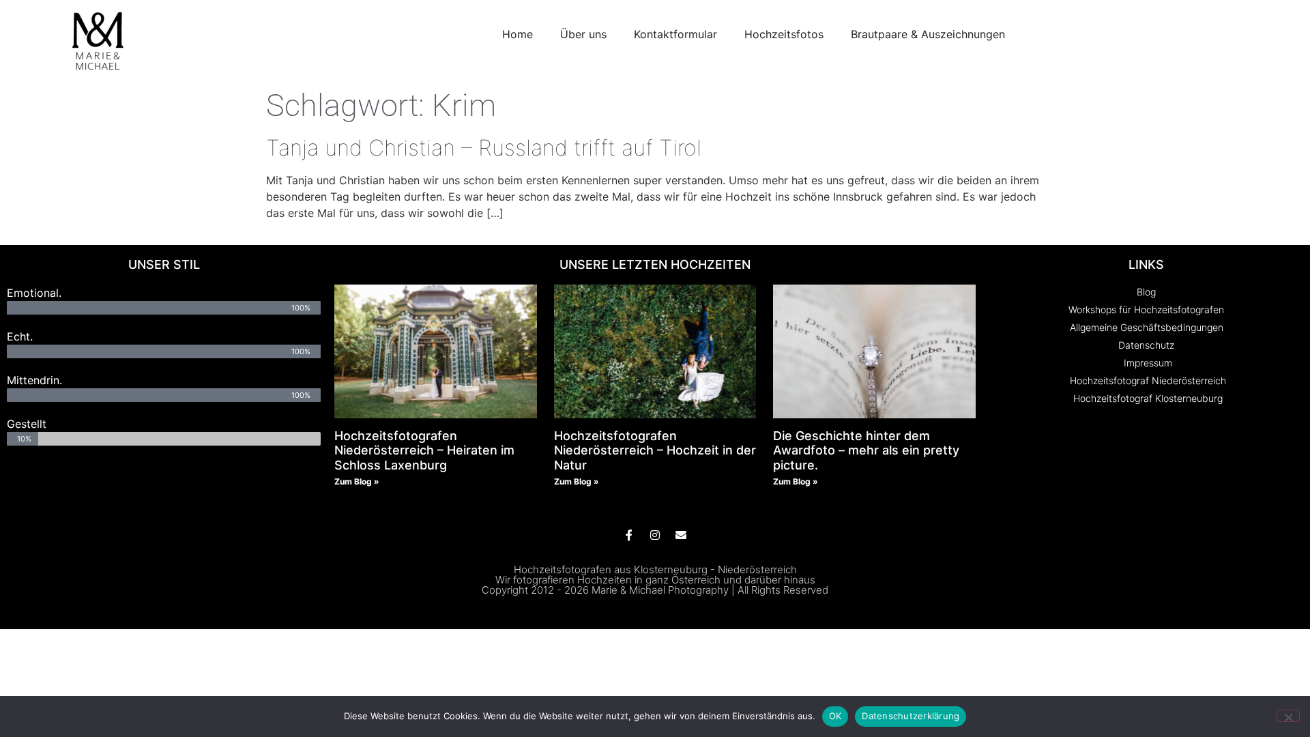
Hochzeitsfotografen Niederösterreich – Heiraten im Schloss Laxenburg (424, 450)
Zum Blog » (356, 481)
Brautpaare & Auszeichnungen (928, 34)
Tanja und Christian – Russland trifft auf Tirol (483, 147)
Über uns (583, 34)
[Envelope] (680, 535)
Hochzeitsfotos (784, 34)
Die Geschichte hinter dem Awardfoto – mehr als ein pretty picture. (866, 450)
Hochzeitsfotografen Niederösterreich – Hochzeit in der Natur (655, 450)
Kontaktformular (675, 34)
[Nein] (1288, 716)
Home (517, 34)
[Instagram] (655, 535)
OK (835, 715)
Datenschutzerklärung (910, 715)
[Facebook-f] (629, 535)
